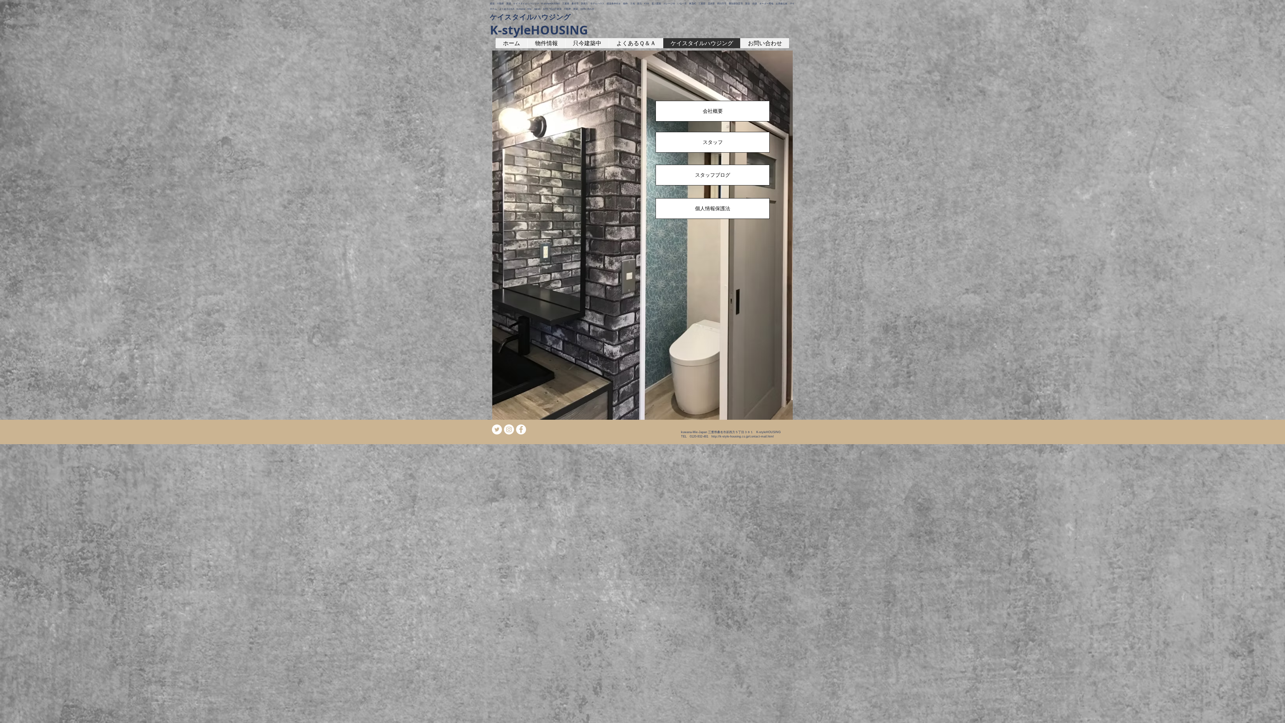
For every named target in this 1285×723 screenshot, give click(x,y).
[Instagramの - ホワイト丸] (509, 429)
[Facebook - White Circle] (521, 429)
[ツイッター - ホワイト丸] (497, 429)
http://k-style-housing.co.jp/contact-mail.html (742, 436)
